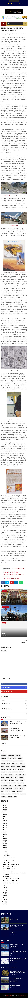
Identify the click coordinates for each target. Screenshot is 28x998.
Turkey (8, 794)
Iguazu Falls (6, 856)
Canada (13, 761)
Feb (5, 888)
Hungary (10, 772)
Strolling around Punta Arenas (11, 878)
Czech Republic (15, 763)
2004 (3, 893)
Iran (2, 774)
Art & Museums (5, 607)
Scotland (16, 788)
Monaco (8, 783)
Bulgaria (4, 623)
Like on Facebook (5, 683)
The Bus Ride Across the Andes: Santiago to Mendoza (15, 873)
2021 (3, 812)
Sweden (13, 791)
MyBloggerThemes (22, 995)
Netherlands (20, 783)
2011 (3, 834)
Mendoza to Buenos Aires (10, 866)
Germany (3, 769)
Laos (16, 777)
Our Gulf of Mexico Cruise (11, 572)
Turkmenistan (15, 794)
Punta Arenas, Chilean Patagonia (12, 883)
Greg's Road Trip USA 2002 (11, 578)
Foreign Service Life (6, 703)
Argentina (22, 33)
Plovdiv (4, 633)
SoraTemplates (9, 995)
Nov (5, 852)
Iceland (15, 772)
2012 (3, 832)
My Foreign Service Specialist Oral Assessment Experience (18, 722)
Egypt (2, 766)
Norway (10, 785)
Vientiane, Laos (6, 601)
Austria (9, 758)
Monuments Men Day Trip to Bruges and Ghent (17, 737)
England (7, 766)
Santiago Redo (7, 876)
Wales (15, 796)
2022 (3, 810)
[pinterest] (19, 3)
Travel (8, 35)
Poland (19, 785)
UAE (21, 794)
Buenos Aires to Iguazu (9, 858)
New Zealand (4, 785)
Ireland (10, 774)
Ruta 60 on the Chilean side (9, 195)
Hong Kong (3, 772)
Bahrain (14, 758)
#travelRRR (3, 755)
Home (3, 24)
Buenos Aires (6, 862)
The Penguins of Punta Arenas (11, 881)
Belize (2, 761)
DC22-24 (4, 591)
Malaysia (22, 780)
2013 (3, 830)
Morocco (14, 783)
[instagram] (9, 3)
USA (25, 794)
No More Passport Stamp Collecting (17, 945)
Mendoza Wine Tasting (9, 869)
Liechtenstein (4, 780)
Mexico (2, 783)
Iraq (6, 774)
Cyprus (8, 763)
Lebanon (21, 777)
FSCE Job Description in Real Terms (18, 959)
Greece (14, 769)
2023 (3, 807)
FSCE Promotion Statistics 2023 (18, 952)
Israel (15, 774)
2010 (3, 836)
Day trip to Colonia (8, 860)
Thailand (3, 794)
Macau (17, 780)
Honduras (20, 769)
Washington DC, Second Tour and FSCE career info (17, 972)
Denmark (22, 763)
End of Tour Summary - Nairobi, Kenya (16, 979)
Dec (5, 849)
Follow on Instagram (6, 687)
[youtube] (14, 3)
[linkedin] (16, 3)
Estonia (13, 766)
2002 (3, 895)
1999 (3, 899)
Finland (18, 766)
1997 (3, 902)
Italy (20, 774)
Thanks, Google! (14, 225)
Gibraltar (9, 769)
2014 (3, 827)
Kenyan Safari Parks (15, 985)
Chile (26, 33)
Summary (4, 706)
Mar (5, 885)
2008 (3, 841)
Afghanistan (11, 755)
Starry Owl (13, 918)
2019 (3, 816)
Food (2, 35)
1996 (3, 904)
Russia (2, 788)
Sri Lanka (8, 791)
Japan (24, 774)
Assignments (4, 714)
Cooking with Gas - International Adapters (16, 729)
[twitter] (11, 3)
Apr (5, 854)
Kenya (7, 777)
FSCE (3, 711)
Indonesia (21, 772)
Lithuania (11, 780)
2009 (3, 838)
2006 (3, 845)
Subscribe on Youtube (6, 691)
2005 (3, 847)
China (22, 761)
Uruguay (3, 796)
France (23, 766)
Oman (15, 785)
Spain (2, 791)
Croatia (3, 763)
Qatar (24, 785)
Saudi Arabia (9, 788)
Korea (12, 777)
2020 (3, 814)
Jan (5, 890)
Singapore (22, 788)
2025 (3, 805)
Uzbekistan (9, 796)
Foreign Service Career (7, 708)
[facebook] (6, 3)
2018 (3, 818)
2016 (3, 823)
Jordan (2, 777)
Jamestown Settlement (8, 617)
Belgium (20, 758)
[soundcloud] (22, 3)
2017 (3, 821)
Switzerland (19, 791)
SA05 (5, 35)
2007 (3, 843)
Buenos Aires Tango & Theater (11, 864)
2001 (3, 897)
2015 (3, 825)
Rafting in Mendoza (8, 871)
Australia (3, 758)
